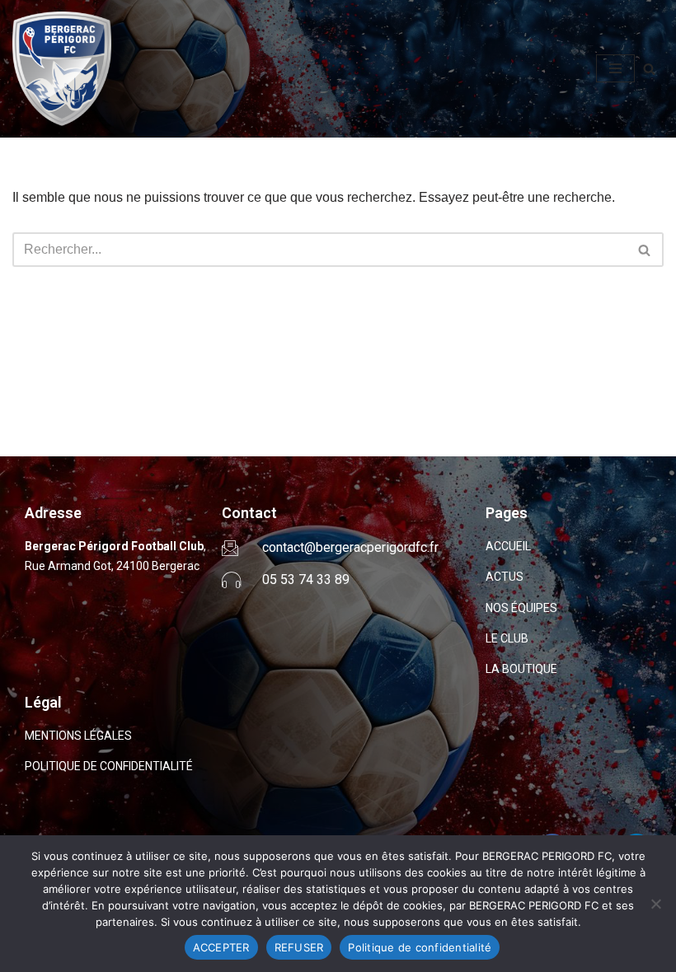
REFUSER (299, 947)
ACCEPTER (221, 947)
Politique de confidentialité (419, 947)
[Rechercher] (649, 69)
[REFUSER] (655, 903)
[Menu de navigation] (615, 68)
